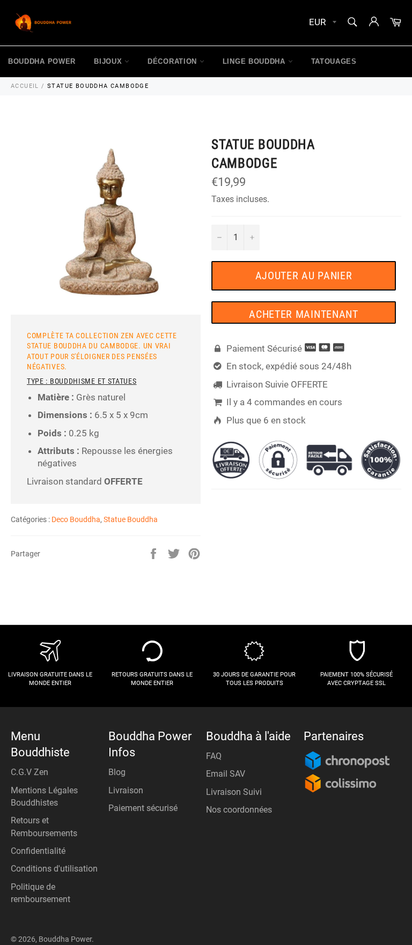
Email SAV (225, 774)
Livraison (125, 790)
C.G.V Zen (29, 772)
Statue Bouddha (131, 519)
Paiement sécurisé (143, 808)
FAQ (214, 756)
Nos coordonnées (239, 810)
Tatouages (334, 61)
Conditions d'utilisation (54, 869)
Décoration (174, 61)
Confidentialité (38, 851)
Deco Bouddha (76, 519)
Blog (117, 772)
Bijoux (109, 61)
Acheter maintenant (303, 314)
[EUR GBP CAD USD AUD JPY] (321, 23)
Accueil (25, 86)
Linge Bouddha (255, 61)
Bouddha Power (42, 61)
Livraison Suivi (234, 792)
